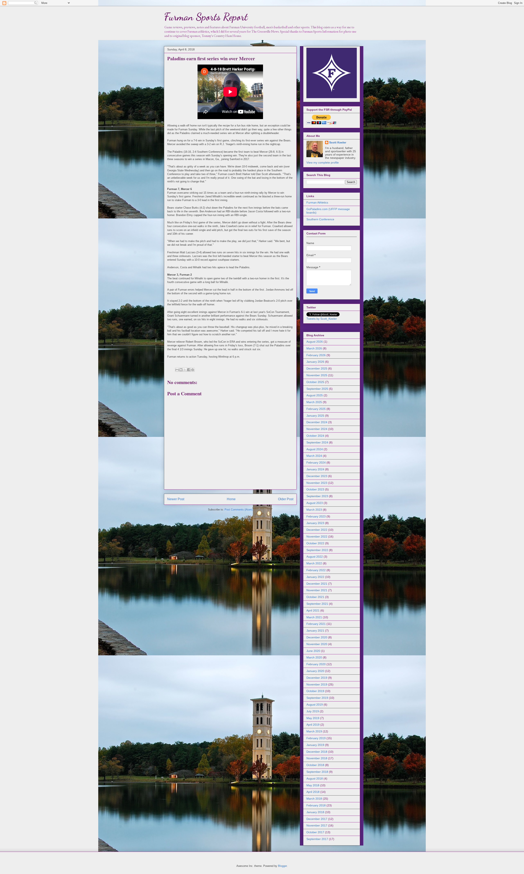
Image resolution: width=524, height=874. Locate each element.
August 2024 (314, 449)
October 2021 (315, 597)
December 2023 (316, 476)
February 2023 (316, 516)
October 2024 (315, 435)
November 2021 (316, 590)
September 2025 (317, 388)
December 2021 (316, 583)
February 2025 (316, 408)
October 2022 (315, 543)
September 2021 (317, 603)
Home (231, 499)
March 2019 (314, 731)
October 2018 (315, 765)
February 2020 (316, 664)
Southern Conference (320, 219)
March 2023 (314, 509)
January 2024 (315, 469)
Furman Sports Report (206, 17)
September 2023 (317, 496)
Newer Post (175, 499)
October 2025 (315, 382)
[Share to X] (185, 370)
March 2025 (314, 402)
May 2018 (312, 785)
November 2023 (316, 482)
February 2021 (316, 623)
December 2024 (316, 422)
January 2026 (315, 361)
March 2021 (314, 617)
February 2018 (316, 805)
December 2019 (316, 677)
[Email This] (177, 370)
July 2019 (312, 711)
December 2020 (316, 637)
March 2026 (314, 348)
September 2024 (317, 442)
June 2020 (313, 650)
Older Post (285, 499)
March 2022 (314, 563)
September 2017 (317, 839)
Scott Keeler (337, 142)
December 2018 (316, 751)
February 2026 (316, 355)
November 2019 (316, 684)
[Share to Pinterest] (193, 370)
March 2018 (314, 798)
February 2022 (316, 570)
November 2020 (316, 644)
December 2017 (316, 819)
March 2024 (314, 455)
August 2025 (314, 395)
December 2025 (316, 368)
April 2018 (313, 791)
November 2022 (316, 536)
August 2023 (314, 503)
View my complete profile (322, 162)
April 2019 (313, 724)
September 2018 (317, 771)
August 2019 (314, 704)
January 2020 (315, 671)
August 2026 (314, 341)
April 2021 (313, 610)
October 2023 (315, 489)
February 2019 (316, 738)
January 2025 (315, 415)
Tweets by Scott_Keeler (321, 318)
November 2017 (316, 825)
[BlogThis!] (181, 370)
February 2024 (316, 462)
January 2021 (315, 630)
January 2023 (315, 523)
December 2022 (316, 529)
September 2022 (317, 550)
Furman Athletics (317, 202)
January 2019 (315, 745)
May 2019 (312, 718)
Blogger (282, 865)
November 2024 (316, 429)
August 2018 (314, 778)
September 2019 (317, 697)
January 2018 (315, 812)
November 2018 (316, 758)
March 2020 (314, 657)
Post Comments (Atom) (239, 509)
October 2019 (315, 691)
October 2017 (315, 832)
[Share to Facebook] (189, 370)
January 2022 (315, 576)
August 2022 (314, 556)
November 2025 (316, 375)
